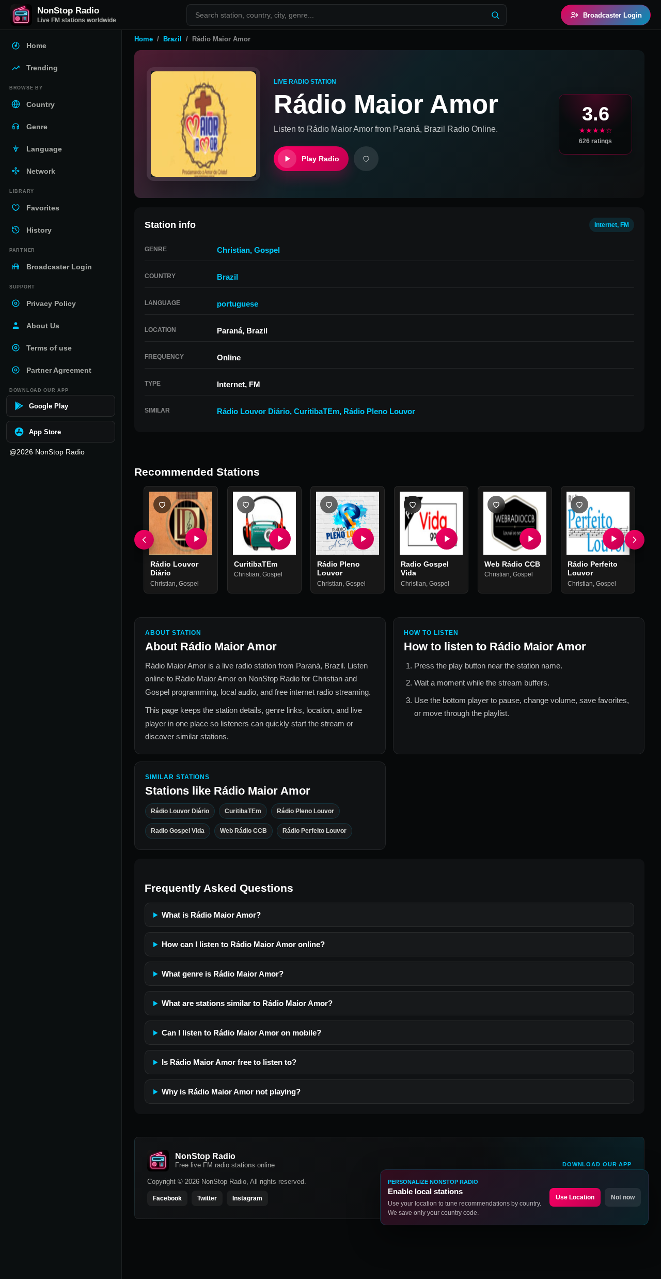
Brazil (172, 39)
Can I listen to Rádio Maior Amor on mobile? (241, 1032)
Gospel (267, 250)
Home (143, 39)
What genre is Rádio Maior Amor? (223, 973)
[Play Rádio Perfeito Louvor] (613, 539)
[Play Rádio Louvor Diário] (196, 539)
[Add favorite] (366, 158)
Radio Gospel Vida (177, 830)
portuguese (237, 303)
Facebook (167, 1198)
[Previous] (144, 540)
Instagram (247, 1198)
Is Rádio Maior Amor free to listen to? (229, 1062)
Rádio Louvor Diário (253, 411)
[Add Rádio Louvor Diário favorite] (162, 504)
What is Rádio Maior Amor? (211, 914)
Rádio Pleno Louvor (379, 411)
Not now (623, 1197)
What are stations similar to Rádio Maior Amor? (247, 1003)
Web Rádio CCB (512, 564)
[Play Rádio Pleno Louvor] (363, 539)
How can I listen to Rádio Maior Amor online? (243, 944)
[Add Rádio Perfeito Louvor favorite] (579, 504)
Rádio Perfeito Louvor (593, 568)
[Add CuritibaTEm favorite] (246, 504)
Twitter (207, 1198)
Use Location (575, 1197)
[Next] (634, 540)
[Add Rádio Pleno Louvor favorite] (329, 504)
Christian (233, 250)
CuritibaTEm (316, 411)
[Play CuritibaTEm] (279, 539)
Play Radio (320, 159)
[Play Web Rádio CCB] (530, 539)
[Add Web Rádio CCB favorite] (496, 504)
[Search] (495, 15)
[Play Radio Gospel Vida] (447, 539)
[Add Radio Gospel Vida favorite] (412, 504)
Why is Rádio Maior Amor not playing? (231, 1091)
